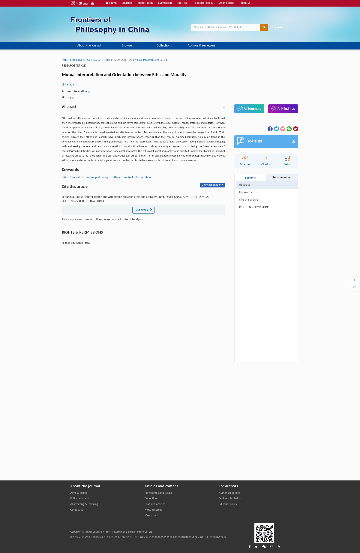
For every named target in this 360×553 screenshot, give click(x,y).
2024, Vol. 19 (93, 60)
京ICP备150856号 (121, 537)
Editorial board (79, 498)
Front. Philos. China (72, 60)
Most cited (151, 515)
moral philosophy (97, 177)
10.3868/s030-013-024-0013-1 (151, 60)
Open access (226, 2)
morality (77, 177)
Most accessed (153, 509)
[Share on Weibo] (282, 128)
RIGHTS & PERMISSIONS (254, 207)
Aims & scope (78, 493)
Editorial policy (204, 2)
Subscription (145, 2)
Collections (164, 45)
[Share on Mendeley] (295, 128)
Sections (250, 177)
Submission (165, 2)
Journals (127, 2)
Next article (141, 210)
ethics (116, 177)
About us (245, 2)
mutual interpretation (137, 177)
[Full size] (354, 287)
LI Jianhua (68, 84)
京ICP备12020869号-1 (95, 537)
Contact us (76, 509)
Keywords (245, 192)
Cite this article (248, 199)
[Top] (354, 280)
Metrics (182, 2)
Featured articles (155, 504)
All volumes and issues (158, 493)
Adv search (278, 27)
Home (113, 2)
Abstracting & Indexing (84, 504)
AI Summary (252, 109)
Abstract (244, 184)
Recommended (282, 177)
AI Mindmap (286, 109)
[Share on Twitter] (276, 128)
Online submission (230, 498)
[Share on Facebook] (270, 128)
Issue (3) (109, 60)
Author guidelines (229, 493)
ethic (65, 177)
